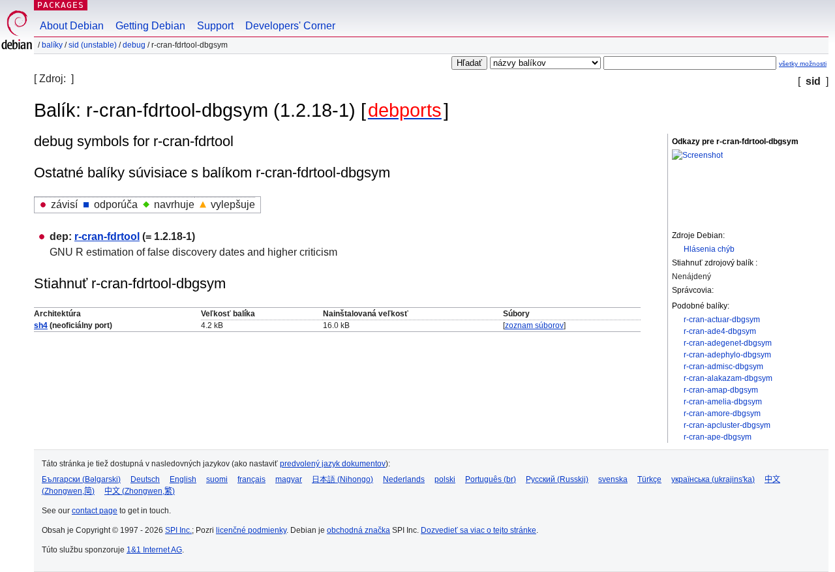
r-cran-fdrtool (107, 236)
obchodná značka (358, 530)
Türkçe (649, 479)
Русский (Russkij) (557, 479)
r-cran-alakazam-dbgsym (728, 378)
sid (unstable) (92, 45)
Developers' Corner (290, 25)
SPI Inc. (178, 530)
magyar (288, 479)
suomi (217, 479)
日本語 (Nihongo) (342, 479)
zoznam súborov (534, 325)
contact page (94, 510)
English (183, 479)
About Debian (72, 25)
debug (134, 45)
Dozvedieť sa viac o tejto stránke (478, 530)
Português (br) (490, 479)
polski (444, 479)
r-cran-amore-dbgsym (722, 413)
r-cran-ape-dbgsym (718, 437)
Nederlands (404, 479)
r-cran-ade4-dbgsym (720, 331)
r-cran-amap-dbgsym (721, 390)
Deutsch (145, 479)
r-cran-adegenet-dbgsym (728, 343)
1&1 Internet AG (154, 549)
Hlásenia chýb (709, 249)
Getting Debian (150, 25)
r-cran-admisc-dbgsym (723, 366)
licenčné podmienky (251, 530)
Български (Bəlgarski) (81, 479)
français (251, 479)
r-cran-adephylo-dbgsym (727, 354)
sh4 (41, 325)
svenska (613, 479)
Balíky (52, 45)
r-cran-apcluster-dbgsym (727, 425)
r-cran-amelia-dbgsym (723, 401)
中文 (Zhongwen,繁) (139, 491)
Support (215, 25)
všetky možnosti (803, 63)
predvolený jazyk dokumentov (333, 463)
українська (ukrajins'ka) (713, 479)
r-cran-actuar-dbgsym (722, 319)
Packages (60, 5)
